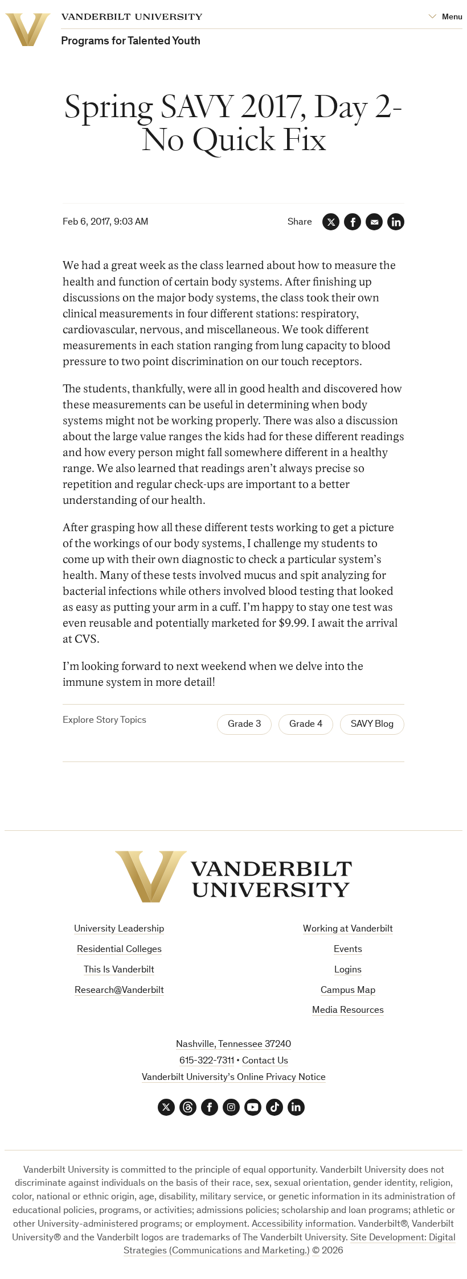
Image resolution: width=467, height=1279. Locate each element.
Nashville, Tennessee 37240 (233, 1045)
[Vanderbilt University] (233, 877)
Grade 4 (305, 725)
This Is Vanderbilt (119, 970)
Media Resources (348, 1011)
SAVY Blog (372, 725)
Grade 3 (244, 725)
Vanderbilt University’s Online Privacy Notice (234, 1078)
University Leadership (119, 929)
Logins (348, 970)
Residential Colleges (119, 950)
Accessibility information (303, 1225)
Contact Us (265, 1061)
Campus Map (348, 991)
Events (348, 950)
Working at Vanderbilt (348, 929)
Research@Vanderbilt (119, 991)
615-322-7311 (206, 1061)
